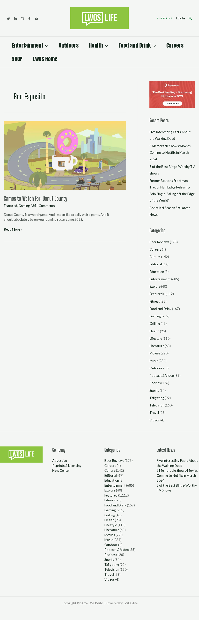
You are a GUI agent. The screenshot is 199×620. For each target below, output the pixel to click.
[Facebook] (29, 18)
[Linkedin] (15, 18)
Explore (155, 286)
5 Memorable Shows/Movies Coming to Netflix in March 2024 (170, 152)
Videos (154, 420)
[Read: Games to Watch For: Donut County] (65, 155)
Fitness (154, 301)
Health (96, 45)
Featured (10, 206)
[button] (164, 18)
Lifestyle (155, 338)
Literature (156, 346)
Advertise (59, 460)
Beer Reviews (159, 242)
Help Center (61, 470)
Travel (154, 413)
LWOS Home (45, 59)
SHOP (17, 59)
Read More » (13, 229)
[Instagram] (22, 18)
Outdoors (69, 45)
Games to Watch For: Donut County (35, 198)
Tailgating (156, 398)
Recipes (155, 383)
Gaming (24, 206)
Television (156, 405)
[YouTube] (36, 18)
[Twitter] (8, 18)
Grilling (154, 323)
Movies (154, 353)
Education (156, 272)
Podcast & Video (161, 375)
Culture (155, 257)
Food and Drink (135, 45)
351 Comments (43, 206)
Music (153, 361)
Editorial (155, 264)
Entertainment (27, 45)
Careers (174, 45)
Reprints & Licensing (67, 466)
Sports (154, 390)
